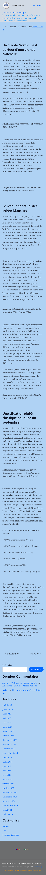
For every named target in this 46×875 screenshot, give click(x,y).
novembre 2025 (9, 744)
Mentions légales (39, 867)
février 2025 (8, 783)
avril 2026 (7, 722)
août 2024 (7, 810)
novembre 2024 (9, 797)
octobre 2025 (8, 748)
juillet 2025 (7, 762)
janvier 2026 (8, 735)
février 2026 (8, 731)
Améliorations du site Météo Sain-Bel (19, 686)
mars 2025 (7, 779)
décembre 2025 (9, 740)
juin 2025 (6, 766)
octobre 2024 (8, 801)
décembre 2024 (9, 792)
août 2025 (7, 757)
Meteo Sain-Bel (18, 5)
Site (4, 830)
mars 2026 (7, 727)
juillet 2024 (7, 814)
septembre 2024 (10, 805)
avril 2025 (6, 775)
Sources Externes (10, 835)
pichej (5, 690)
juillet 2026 (7, 709)
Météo (5, 826)
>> (26, 92)
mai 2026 (6, 718)
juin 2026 (6, 714)
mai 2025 (6, 770)
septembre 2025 (10, 753)
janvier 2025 (8, 788)
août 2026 (7, 705)
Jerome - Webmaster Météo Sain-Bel (19, 683)
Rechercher (7, 665)
